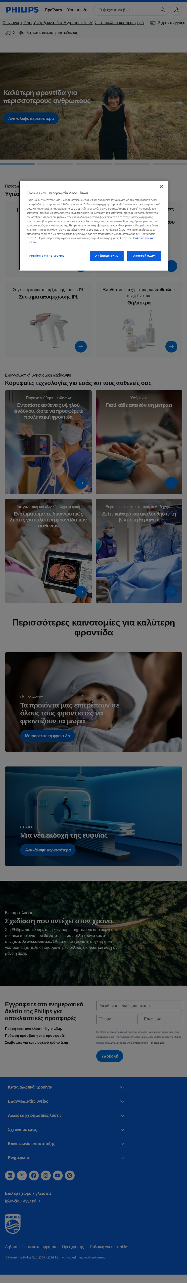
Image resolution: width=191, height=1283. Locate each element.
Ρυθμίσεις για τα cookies (46, 255)
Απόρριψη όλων (106, 255)
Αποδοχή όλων (144, 255)
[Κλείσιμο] (161, 186)
